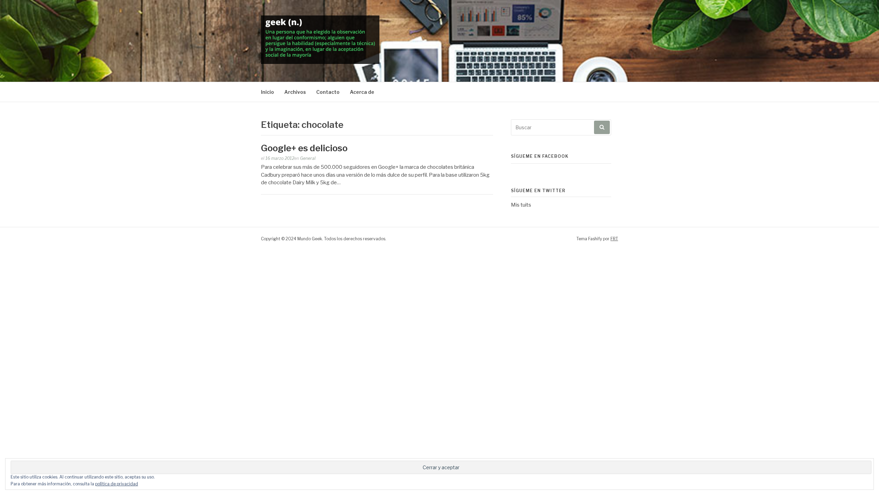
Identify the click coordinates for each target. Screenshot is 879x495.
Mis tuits (521, 205)
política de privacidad (116, 483)
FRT (614, 238)
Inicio (267, 92)
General (308, 158)
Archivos (295, 92)
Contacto (328, 92)
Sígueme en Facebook (540, 156)
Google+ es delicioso (304, 148)
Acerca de (362, 92)
